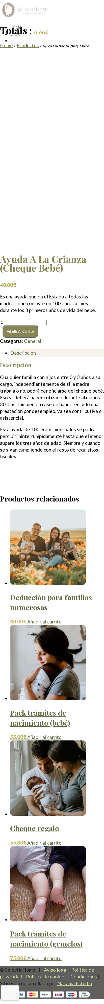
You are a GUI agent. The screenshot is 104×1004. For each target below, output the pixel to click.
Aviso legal (55, 970)
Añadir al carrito (20, 331)
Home (6, 45)
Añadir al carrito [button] (44, 621)
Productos (28, 45)
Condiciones (83, 976)
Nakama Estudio (74, 983)
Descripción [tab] (23, 353)
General (32, 341)
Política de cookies (46, 976)
